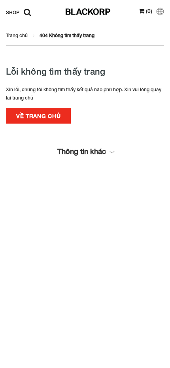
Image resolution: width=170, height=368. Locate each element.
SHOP (12, 12)
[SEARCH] (25, 12)
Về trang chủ (38, 116)
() (148, 11)
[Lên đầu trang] (143, 352)
